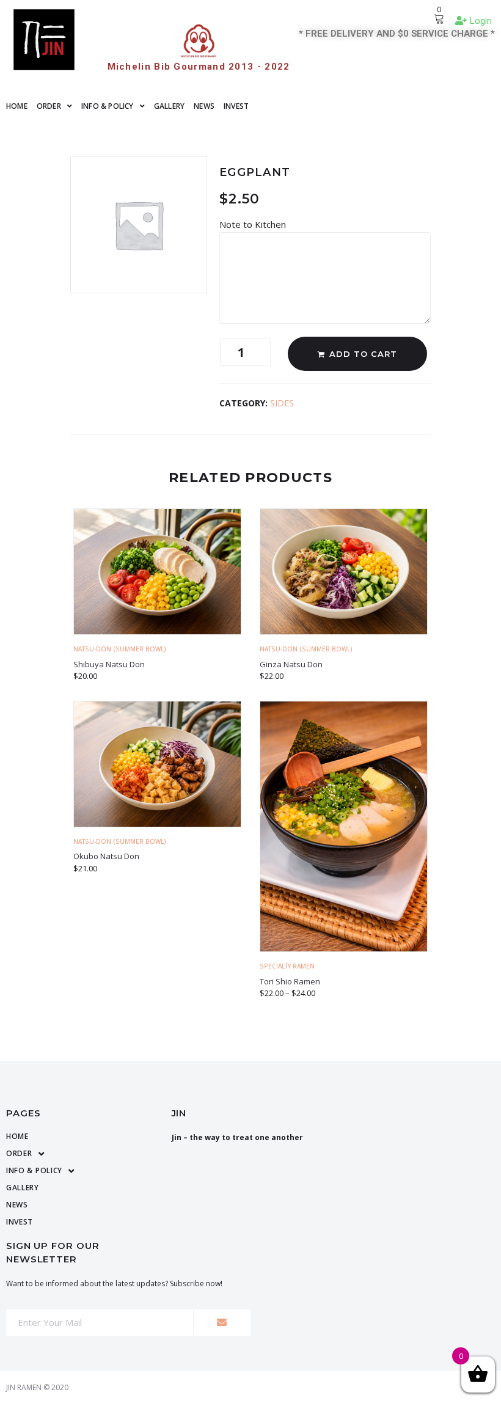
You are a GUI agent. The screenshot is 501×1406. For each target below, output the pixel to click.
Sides (282, 403)
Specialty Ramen (287, 966)
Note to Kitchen (253, 224)
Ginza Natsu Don (291, 664)
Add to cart (363, 354)
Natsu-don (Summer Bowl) (119, 649)
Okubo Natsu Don (106, 856)
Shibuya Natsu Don (109, 664)
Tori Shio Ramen (290, 981)
